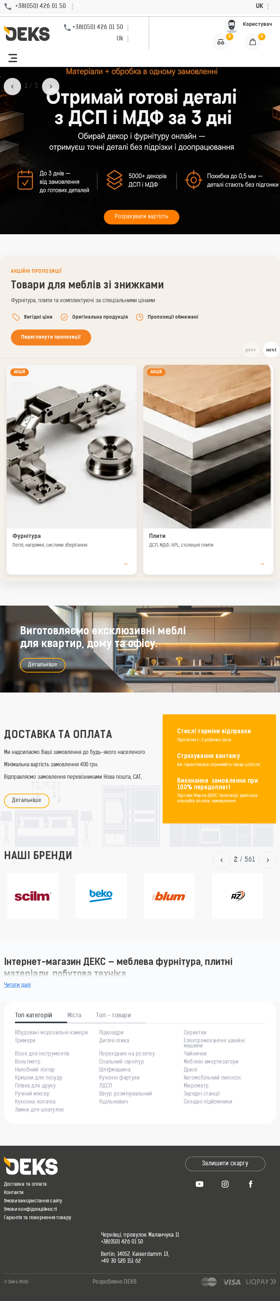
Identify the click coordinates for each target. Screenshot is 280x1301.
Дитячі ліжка (114, 1041)
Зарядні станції (202, 1094)
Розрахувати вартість (141, 217)
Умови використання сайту (33, 1201)
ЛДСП (105, 1086)
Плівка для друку (35, 1086)
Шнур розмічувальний (125, 1094)
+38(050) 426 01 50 (122, 1242)
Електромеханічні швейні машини (214, 1044)
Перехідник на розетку (127, 1054)
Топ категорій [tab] (33, 1016)
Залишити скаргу (225, 1164)
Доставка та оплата (25, 1184)
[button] (13, 58)
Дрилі (190, 1070)
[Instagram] (225, 1184)
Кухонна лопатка (35, 1102)
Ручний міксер (32, 1094)
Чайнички (195, 1054)
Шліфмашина (115, 1070)
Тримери (25, 1041)
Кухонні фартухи (119, 1078)
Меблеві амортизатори (211, 1062)
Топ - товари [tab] (113, 1016)
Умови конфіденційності (30, 1209)
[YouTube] (200, 1184)
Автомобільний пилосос (213, 1078)
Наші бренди (38, 856)
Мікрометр (196, 1086)
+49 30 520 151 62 (121, 1261)
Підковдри (111, 1033)
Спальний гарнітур (121, 1062)
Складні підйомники (208, 1102)
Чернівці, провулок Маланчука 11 (140, 1235)
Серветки (195, 1033)
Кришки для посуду (39, 1078)
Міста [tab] (74, 1016)
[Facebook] (251, 1184)
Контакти (14, 1192)
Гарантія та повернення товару (37, 1218)
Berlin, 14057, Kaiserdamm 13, (135, 1254)
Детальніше (43, 665)
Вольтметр (28, 1062)
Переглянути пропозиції (51, 337)
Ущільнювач (113, 1102)
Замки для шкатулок (39, 1110)
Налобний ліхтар (35, 1070)
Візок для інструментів (42, 1054)
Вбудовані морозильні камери (51, 1033)
